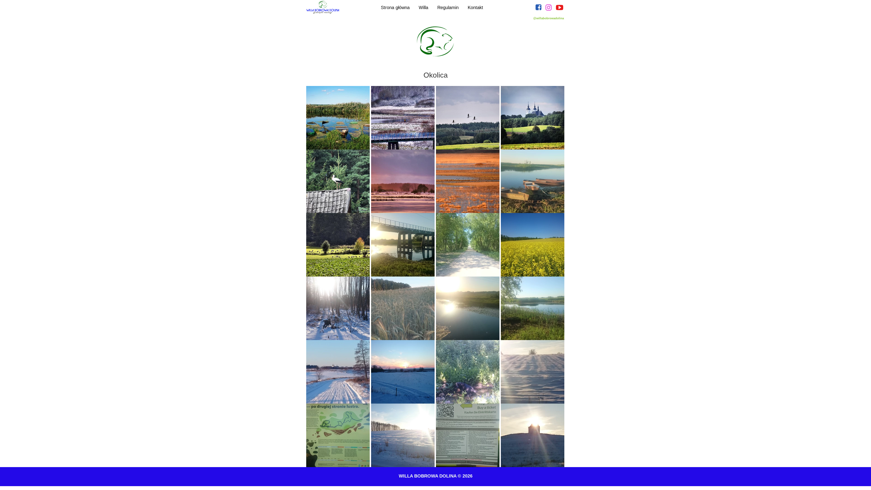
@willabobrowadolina (548, 18)
